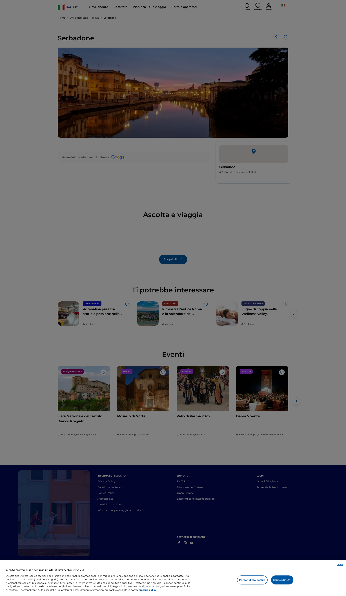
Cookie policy (147, 589)
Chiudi (340, 564)
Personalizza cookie (252, 580)
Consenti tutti (282, 580)
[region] (173, 578)
